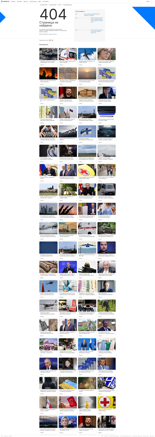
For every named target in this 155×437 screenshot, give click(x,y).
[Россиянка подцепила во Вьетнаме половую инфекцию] (48, 115)
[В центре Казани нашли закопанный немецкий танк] (48, 328)
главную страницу (52, 34)
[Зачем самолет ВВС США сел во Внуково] (68, 134)
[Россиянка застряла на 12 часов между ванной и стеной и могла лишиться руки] (68, 289)
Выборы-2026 (44, 4)
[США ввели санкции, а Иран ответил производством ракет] (68, 212)
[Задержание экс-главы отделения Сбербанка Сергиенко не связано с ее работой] (48, 386)
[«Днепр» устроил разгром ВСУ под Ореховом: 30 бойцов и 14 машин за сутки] (106, 231)
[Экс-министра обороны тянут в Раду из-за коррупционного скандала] (87, 192)
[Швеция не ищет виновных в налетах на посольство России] (87, 96)
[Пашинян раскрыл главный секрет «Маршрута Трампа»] (48, 367)
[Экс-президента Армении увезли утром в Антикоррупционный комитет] (87, 212)
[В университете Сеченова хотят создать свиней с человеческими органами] (48, 270)
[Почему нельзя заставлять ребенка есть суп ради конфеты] (68, 347)
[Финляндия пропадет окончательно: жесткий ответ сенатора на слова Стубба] (87, 134)
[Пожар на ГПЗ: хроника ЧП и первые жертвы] (106, 405)
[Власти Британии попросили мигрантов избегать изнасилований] (68, 231)
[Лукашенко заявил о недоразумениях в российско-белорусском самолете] (48, 309)
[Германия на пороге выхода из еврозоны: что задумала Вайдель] (87, 289)
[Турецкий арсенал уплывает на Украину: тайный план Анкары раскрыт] (68, 405)
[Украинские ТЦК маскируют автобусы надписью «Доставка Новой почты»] (106, 192)
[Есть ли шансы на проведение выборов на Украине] (87, 425)
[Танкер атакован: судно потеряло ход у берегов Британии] (87, 76)
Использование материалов (137, 436)
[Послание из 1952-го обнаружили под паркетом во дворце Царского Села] (68, 76)
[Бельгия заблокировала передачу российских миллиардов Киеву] (106, 76)
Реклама (10, 436)
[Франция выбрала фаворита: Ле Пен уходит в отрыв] (68, 425)
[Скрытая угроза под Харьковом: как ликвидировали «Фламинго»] (87, 154)
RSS (102, 436)
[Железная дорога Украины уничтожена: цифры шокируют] (87, 115)
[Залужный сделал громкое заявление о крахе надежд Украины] (106, 96)
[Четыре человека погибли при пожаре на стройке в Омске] (106, 134)
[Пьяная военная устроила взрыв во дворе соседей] (106, 115)
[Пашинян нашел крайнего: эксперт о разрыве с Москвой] (106, 154)
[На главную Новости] (6, 1)
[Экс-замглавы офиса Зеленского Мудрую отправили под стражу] (48, 425)
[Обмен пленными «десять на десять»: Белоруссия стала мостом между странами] (48, 289)
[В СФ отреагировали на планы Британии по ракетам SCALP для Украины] (48, 231)
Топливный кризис (68, 4)
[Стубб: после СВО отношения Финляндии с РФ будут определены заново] (87, 347)
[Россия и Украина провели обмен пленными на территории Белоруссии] (106, 386)
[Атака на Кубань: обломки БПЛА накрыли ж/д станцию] (87, 173)
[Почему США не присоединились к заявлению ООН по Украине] (87, 309)
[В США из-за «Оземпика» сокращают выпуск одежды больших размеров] (106, 347)
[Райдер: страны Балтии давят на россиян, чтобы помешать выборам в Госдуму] (68, 115)
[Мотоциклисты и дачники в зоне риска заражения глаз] (87, 328)
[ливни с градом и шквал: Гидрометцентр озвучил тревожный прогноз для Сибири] (87, 405)
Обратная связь (146, 436)
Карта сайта (152, 436)
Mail (2, 436)
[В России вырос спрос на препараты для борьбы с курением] (106, 212)
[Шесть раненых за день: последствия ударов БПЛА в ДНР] (87, 231)
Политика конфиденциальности (125, 436)
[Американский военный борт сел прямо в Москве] (87, 57)
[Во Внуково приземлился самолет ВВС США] (87, 251)
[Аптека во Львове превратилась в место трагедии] (68, 57)
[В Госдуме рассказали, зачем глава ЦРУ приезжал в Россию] (68, 173)
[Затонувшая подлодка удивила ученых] (87, 386)
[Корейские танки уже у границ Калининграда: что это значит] (48, 57)
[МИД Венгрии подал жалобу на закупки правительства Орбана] (68, 270)
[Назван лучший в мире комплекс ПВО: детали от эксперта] (48, 192)
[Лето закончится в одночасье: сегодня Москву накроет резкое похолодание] (48, 212)
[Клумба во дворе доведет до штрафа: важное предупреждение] (68, 192)
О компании (6, 436)
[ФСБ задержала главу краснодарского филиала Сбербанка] (48, 154)
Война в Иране (53, 4)
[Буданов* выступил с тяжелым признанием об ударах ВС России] (106, 251)
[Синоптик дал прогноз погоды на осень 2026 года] (106, 173)
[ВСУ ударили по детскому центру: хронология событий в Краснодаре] (68, 309)
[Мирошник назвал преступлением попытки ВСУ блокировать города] (106, 289)
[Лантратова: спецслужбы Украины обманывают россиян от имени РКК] (106, 425)
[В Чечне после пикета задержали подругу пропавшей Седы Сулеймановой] (106, 57)
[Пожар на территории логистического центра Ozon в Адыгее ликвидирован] (87, 270)
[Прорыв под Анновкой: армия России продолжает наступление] (106, 309)
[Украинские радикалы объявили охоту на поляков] (48, 405)
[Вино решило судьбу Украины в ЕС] (48, 96)
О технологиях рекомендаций (114, 436)
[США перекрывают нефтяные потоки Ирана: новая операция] (106, 367)
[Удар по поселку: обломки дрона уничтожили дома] (48, 76)
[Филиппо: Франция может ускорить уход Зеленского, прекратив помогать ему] (68, 96)
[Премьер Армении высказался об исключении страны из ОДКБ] (106, 270)
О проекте (106, 436)
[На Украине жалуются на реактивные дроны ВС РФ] (48, 251)
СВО (60, 4)
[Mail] (2, 1)
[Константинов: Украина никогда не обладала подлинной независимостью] (68, 386)
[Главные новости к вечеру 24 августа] (48, 173)
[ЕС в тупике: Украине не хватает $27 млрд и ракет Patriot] (87, 367)
